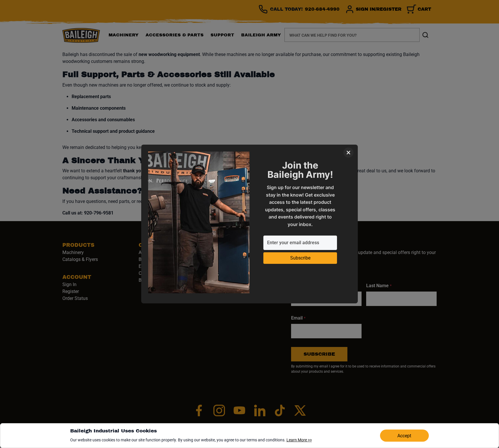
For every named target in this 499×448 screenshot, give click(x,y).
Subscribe (300, 258)
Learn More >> (299, 440)
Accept (404, 435)
